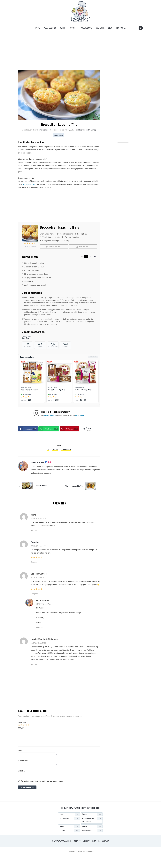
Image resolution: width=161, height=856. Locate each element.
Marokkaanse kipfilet (74, 486)
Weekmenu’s (86, 28)
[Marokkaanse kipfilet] (91, 486)
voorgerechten (29, 184)
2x (91, 257)
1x (86, 257)
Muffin (55, 450)
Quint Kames (42, 130)
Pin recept (84, 246)
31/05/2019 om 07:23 (38, 577)
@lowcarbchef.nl (50, 415)
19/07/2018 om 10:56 (38, 643)
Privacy (77, 841)
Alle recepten (50, 28)
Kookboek (100, 28)
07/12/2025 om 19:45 (38, 518)
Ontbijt (93, 130)
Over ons (96, 841)
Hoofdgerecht (84, 130)
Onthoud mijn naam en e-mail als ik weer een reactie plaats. (42, 781)
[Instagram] (49, 462)
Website (21, 771)
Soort (73, 28)
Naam (20, 750)
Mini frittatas (41, 486)
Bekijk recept (58, 135)
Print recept (55, 246)
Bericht (21, 728)
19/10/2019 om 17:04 (43, 604)
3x (95, 257)
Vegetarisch (66, 450)
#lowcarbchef (80, 415)
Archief (86, 841)
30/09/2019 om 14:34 (39, 546)
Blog (110, 28)
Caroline (35, 542)
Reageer (34, 530)
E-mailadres (23, 761)
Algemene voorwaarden (61, 841)
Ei (48, 450)
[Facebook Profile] (46, 462)
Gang (62, 28)
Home (37, 28)
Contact (105, 841)
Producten (121, 28)
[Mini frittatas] (28, 486)
